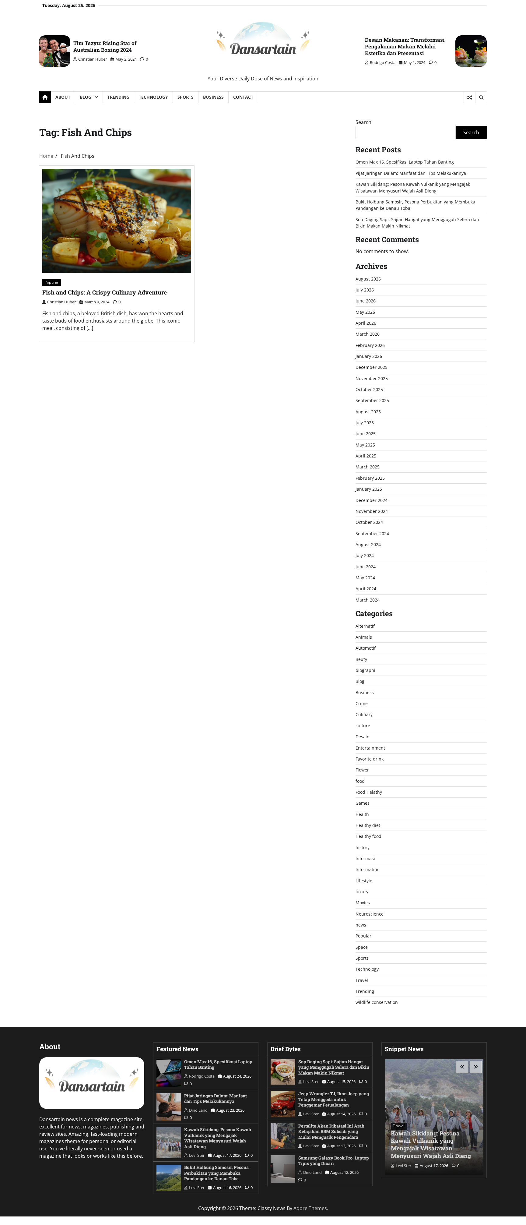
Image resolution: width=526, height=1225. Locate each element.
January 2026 (369, 356)
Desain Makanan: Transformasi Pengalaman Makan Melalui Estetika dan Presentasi (405, 46)
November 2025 (372, 378)
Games (363, 803)
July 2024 (365, 555)
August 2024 (368, 544)
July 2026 (365, 290)
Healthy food (368, 836)
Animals (364, 637)
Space (362, 947)
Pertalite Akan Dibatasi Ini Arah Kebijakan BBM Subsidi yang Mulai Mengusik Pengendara (331, 1131)
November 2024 (372, 511)
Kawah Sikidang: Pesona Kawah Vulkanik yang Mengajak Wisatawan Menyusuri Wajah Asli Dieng (217, 1138)
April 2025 (366, 456)
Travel (362, 980)
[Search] (481, 97)
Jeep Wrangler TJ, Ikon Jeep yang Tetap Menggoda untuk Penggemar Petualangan (333, 1099)
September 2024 (372, 533)
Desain (363, 737)
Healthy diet (368, 825)
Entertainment (370, 748)
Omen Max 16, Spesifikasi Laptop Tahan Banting (405, 162)
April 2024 (366, 588)
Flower (362, 770)
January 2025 (369, 489)
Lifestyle (364, 881)
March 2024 (368, 600)
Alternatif (365, 626)
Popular (51, 282)
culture (363, 726)
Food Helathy (369, 792)
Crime (362, 703)
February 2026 (370, 345)
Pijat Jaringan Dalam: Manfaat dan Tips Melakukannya (411, 173)
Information (368, 869)
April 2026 (366, 323)
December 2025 (371, 367)
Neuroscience (370, 914)
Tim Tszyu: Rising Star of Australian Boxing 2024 (105, 46)
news (361, 925)
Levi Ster (197, 1155)
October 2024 (369, 522)
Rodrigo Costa (382, 62)
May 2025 (365, 445)
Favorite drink (370, 759)
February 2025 (370, 478)
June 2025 (366, 433)
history (363, 847)
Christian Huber (92, 59)
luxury (362, 892)
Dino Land (198, 1110)
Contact (243, 97)
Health (362, 814)
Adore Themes (310, 1208)
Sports (185, 97)
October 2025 (369, 389)
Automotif (366, 648)
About (62, 97)
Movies (363, 903)
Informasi (365, 858)
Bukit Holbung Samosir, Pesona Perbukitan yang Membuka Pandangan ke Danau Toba (216, 1172)
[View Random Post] (469, 97)
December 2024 (371, 500)
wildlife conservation (377, 1002)
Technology (153, 97)
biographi (365, 670)
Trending (118, 97)
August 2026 (368, 279)
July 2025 (365, 422)
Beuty (361, 659)
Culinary (364, 714)
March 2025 (368, 467)
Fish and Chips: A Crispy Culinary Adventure (104, 292)
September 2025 (372, 400)
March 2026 (368, 334)
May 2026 (365, 312)
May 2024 (365, 578)
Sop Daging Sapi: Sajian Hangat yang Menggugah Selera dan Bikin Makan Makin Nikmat (333, 1067)
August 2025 (368, 412)
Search (363, 122)
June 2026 (366, 301)
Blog (85, 97)
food (360, 781)
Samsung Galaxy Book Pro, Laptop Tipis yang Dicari (333, 1161)
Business (213, 97)
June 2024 (366, 567)
